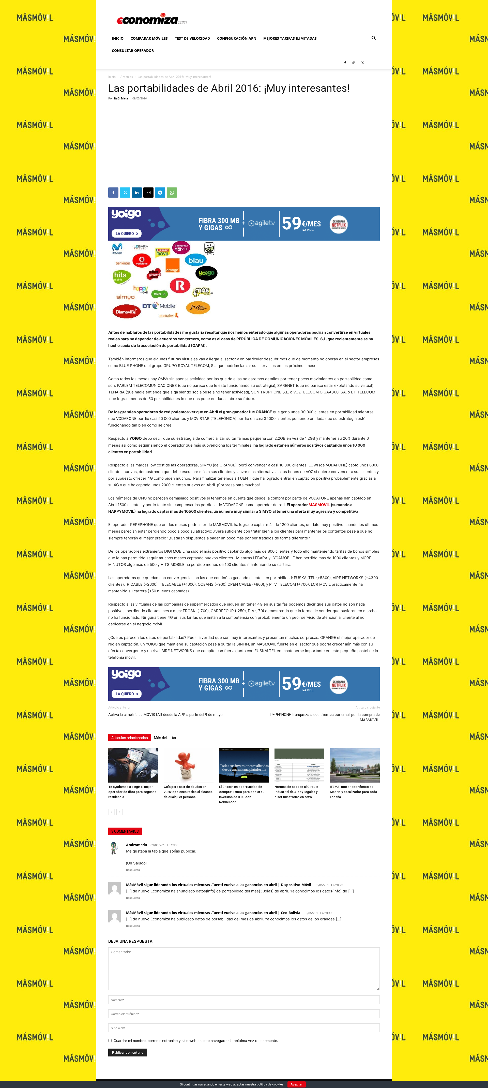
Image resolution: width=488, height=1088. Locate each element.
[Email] (148, 192)
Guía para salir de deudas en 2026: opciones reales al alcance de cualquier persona (188, 792)
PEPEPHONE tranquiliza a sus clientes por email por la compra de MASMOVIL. (325, 717)
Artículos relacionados (129, 738)
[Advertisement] (244, 149)
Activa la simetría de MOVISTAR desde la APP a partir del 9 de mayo (165, 714)
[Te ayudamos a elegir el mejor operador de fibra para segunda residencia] (133, 765)
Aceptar (297, 1084)
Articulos (126, 77)
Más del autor (165, 738)
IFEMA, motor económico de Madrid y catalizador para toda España (353, 792)
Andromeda (136, 844)
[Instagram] (354, 63)
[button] (374, 38)
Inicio (118, 38)
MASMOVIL (319, 504)
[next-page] (119, 812)
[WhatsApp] (172, 192)
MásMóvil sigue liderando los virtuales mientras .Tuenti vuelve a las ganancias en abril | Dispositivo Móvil (218, 884)
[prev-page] (111, 812)
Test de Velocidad (192, 38)
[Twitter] (362, 63)
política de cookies (270, 1084)
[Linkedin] (137, 192)
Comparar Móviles (149, 38)
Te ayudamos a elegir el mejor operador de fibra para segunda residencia (132, 792)
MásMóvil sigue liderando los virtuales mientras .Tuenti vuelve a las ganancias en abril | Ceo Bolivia (213, 912)
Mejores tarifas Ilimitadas (290, 38)
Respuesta (133, 870)
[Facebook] (345, 63)
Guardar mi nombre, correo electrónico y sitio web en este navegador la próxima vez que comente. (196, 1040)
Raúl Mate (121, 98)
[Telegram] (160, 192)
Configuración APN (236, 38)
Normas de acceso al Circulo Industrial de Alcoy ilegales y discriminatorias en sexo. (296, 792)
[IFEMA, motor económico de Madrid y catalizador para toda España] (355, 765)
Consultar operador (133, 50)
